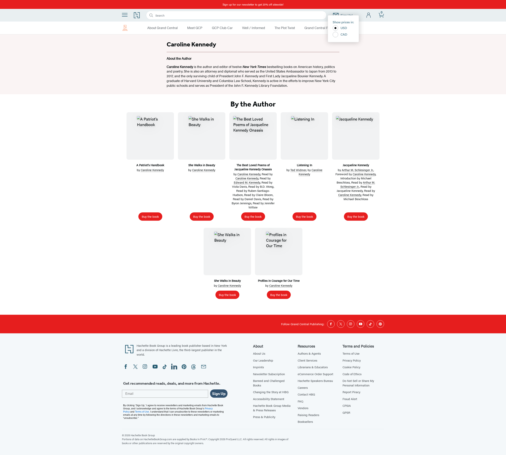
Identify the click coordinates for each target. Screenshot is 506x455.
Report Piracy (351, 392)
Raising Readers (308, 415)
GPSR (346, 412)
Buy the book (150, 216)
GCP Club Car (222, 28)
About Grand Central (162, 28)
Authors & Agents (309, 353)
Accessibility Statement (268, 399)
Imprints (258, 367)
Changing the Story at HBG (271, 392)
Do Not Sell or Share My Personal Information (358, 383)
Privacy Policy (352, 360)
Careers (303, 387)
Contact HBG (306, 394)
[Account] (368, 15)
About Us (259, 353)
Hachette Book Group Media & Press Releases (272, 407)
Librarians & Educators (313, 367)
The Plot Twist (285, 28)
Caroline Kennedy (152, 170)
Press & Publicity (264, 417)
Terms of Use (351, 353)
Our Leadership (263, 360)
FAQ (300, 401)
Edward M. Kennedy (247, 182)
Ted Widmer (298, 170)
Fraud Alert (350, 399)
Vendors (303, 408)
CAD (344, 34)
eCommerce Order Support (315, 374)
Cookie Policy (351, 367)
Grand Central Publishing (323, 28)
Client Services (307, 360)
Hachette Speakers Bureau (315, 381)
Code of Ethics (352, 374)
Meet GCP (194, 28)
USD (344, 27)
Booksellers (305, 421)
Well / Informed (253, 28)
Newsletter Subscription (269, 374)
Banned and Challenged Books (269, 383)
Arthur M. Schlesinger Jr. (357, 170)
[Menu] (124, 15)
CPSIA (347, 405)
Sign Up (219, 393)
